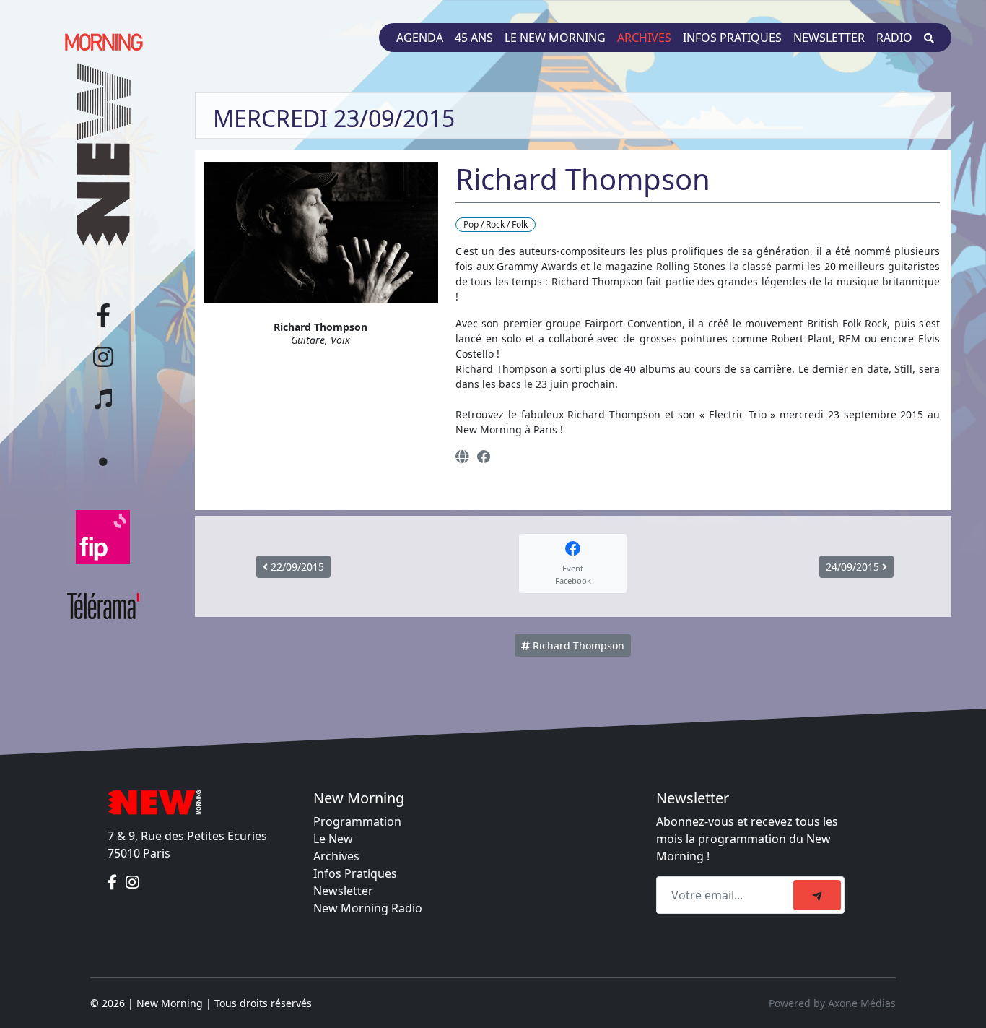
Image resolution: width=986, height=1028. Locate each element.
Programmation (357, 821)
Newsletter (829, 38)
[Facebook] (484, 456)
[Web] (461, 456)
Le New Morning (555, 38)
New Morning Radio (367, 908)
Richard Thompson (577, 645)
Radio (894, 38)
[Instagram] (132, 882)
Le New (333, 839)
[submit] (817, 895)
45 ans (474, 38)
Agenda (419, 38)
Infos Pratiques (355, 873)
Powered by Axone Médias (832, 1003)
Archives (644, 38)
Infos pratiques (732, 38)
